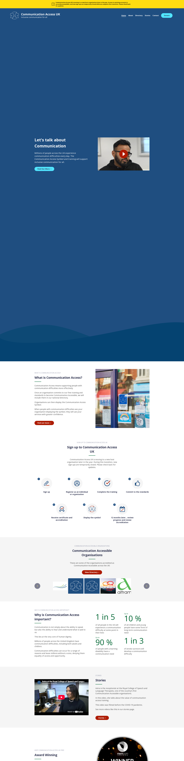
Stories (147, 15)
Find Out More (43, 169)
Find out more (43, 423)
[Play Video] (123, 154)
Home (123, 15)
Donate (167, 15)
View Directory (91, 572)
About (130, 15)
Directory (139, 15)
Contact (156, 15)
